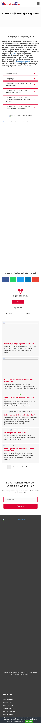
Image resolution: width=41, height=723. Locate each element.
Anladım (29, 721)
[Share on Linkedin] (28, 279)
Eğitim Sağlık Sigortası (22, 62)
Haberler (9, 314)
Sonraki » (29, 467)
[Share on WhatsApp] (13, 279)
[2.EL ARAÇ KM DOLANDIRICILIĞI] (20, 435)
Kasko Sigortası (8, 702)
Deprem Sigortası (9, 708)
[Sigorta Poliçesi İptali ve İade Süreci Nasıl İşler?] (20, 400)
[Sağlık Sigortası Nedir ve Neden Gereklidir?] (20, 418)
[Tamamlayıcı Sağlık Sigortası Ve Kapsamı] (20, 338)
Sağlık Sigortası (8, 714)
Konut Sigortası (8, 705)
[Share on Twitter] (20, 279)
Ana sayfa (5, 30)
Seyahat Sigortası (9, 711)
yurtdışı (14, 54)
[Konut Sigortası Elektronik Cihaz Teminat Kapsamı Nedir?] (20, 453)
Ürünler (27, 314)
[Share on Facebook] (5, 279)
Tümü (18, 302)
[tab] (20, 74)
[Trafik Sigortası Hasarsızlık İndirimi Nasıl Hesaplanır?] (20, 374)
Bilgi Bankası (18, 308)
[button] (20, 506)
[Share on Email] (35, 279)
